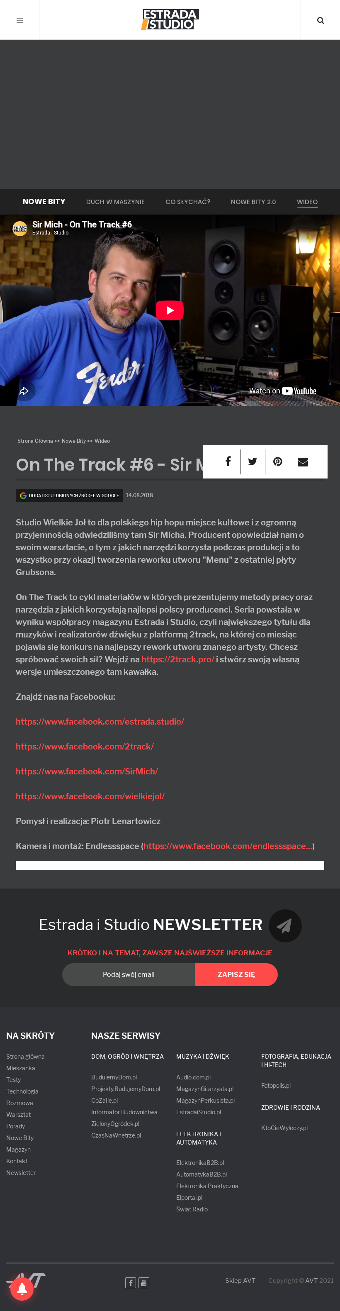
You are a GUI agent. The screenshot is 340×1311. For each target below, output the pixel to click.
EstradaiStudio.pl (198, 1112)
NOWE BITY (44, 201)
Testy (13, 1079)
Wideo (307, 202)
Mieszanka (20, 1068)
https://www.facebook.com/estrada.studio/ (100, 722)
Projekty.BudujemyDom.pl (125, 1088)
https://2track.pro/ (177, 659)
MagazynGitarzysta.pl (204, 1088)
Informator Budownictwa (124, 1112)
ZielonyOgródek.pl (115, 1123)
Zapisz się (236, 975)
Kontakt (16, 1161)
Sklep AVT (240, 1281)
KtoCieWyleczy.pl (284, 1127)
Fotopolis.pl (276, 1085)
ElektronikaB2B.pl (200, 1162)
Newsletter (21, 1172)
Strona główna (25, 1056)
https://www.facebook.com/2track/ (85, 747)
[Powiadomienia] (22, 1289)
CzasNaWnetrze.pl (116, 1135)
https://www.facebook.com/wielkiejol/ (90, 796)
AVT (311, 1280)
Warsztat (18, 1114)
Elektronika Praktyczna (207, 1185)
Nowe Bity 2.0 (253, 202)
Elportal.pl (189, 1197)
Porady (15, 1126)
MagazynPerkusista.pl (205, 1100)
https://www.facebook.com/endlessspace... (227, 846)
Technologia (22, 1091)
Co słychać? (187, 202)
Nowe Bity (20, 1137)
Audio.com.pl (193, 1077)
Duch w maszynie (115, 202)
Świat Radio (192, 1209)
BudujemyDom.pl (114, 1077)
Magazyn (18, 1149)
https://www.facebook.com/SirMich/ (87, 771)
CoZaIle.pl (104, 1100)
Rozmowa (19, 1102)
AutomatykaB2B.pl (201, 1174)
